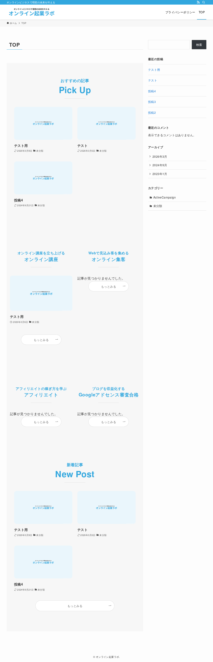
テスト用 (154, 69)
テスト (152, 80)
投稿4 (152, 91)
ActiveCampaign (164, 197)
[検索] (203, 2)
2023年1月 (159, 174)
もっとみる (41, 339)
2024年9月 (159, 165)
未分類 (157, 206)
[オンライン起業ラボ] (32, 12)
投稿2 (152, 112)
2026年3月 (159, 156)
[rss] (198, 2)
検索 (199, 44)
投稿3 (152, 102)
